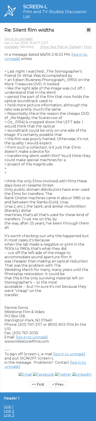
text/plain (11, 47)
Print (88, 47)
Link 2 (9, 411)
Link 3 (9, 415)
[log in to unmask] (18, 39)
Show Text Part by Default (60, 47)
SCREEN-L (35, 6)
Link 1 (8, 407)
